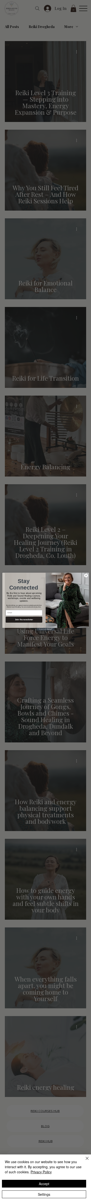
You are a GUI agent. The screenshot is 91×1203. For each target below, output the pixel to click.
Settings (44, 1194)
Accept (44, 1183)
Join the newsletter (24, 619)
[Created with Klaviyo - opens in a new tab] (45, 629)
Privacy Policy (41, 1171)
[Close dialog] (86, 575)
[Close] (84, 1161)
